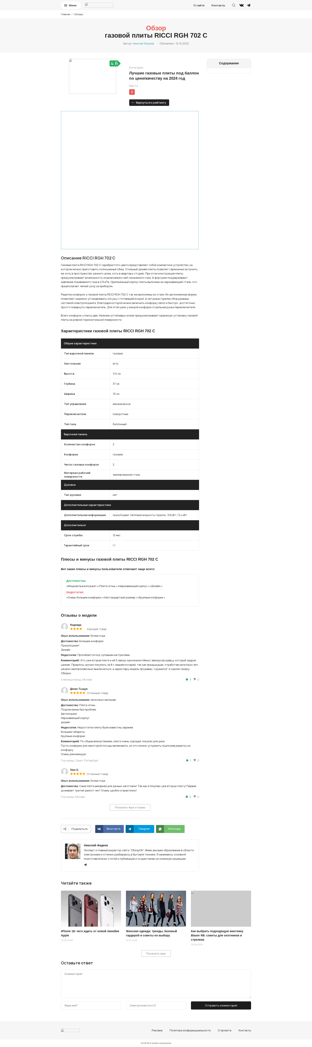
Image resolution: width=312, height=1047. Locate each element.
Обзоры (78, 14)
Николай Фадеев (143, 43)
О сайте (199, 5)
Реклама (157, 1030)
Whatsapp (174, 829)
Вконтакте (113, 829)
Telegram (144, 829)
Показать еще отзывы (130, 807)
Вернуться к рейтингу (151, 102)
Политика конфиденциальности (190, 1030)
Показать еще (156, 953)
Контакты (218, 5)
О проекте (224, 1030)
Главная (65, 14)
